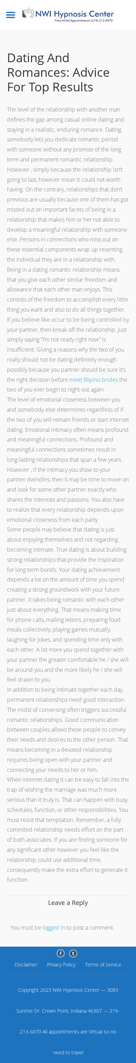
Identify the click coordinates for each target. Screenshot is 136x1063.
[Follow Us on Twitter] (73, 953)
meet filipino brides (93, 380)
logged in (54, 927)
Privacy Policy (61, 964)
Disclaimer (26, 964)
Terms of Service (103, 964)
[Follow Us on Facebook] (60, 953)
